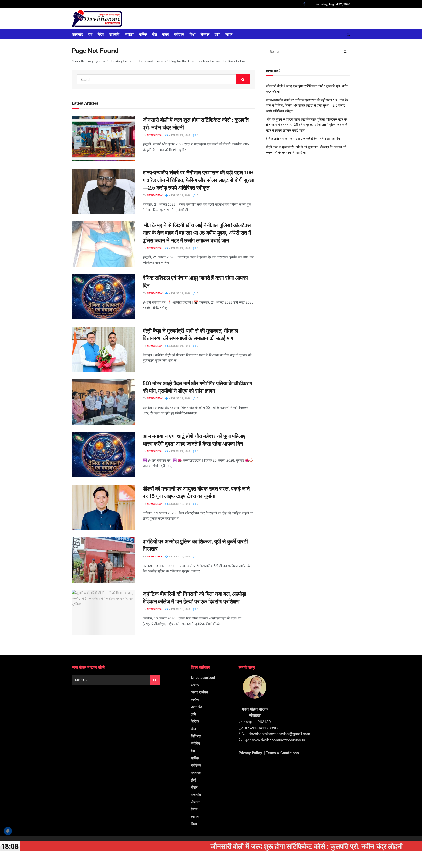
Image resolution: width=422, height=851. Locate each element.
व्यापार (228, 34)
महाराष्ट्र (196, 772)
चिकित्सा (196, 735)
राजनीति (114, 34)
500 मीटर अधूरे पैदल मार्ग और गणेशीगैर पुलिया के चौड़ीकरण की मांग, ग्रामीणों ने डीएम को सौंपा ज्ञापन (197, 387)
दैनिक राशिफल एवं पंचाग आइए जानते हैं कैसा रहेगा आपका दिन (195, 281)
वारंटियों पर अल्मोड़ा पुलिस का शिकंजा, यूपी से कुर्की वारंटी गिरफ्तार (195, 545)
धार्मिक (143, 34)
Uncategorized (203, 677)
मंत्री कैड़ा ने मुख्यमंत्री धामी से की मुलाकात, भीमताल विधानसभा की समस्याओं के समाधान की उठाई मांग (190, 334)
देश (90, 34)
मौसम (165, 34)
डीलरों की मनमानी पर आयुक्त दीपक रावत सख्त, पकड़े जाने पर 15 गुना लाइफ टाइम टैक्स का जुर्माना (196, 492)
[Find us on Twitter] (310, 4)
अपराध (195, 684)
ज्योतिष (129, 34)
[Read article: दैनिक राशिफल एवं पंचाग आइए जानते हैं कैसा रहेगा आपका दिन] (103, 296)
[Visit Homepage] (97, 18)
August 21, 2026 (179, 135)
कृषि (217, 34)
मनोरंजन (179, 34)
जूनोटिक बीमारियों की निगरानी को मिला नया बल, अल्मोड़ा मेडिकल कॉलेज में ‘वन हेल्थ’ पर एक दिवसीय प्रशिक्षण (194, 597)
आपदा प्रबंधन (199, 691)
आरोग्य (195, 699)
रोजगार (205, 34)
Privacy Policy (250, 752)
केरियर (195, 721)
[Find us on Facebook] (304, 4)
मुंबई (193, 779)
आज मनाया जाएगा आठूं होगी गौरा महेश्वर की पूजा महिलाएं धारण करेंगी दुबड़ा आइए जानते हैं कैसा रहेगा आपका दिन (194, 439)
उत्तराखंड (77, 34)
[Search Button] (348, 34)
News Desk (155, 135)
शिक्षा (192, 34)
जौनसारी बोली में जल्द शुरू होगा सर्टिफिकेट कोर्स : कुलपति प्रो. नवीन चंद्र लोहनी (196, 123)
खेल (154, 34)
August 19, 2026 (179, 504)
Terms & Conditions (282, 752)
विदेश (101, 34)
